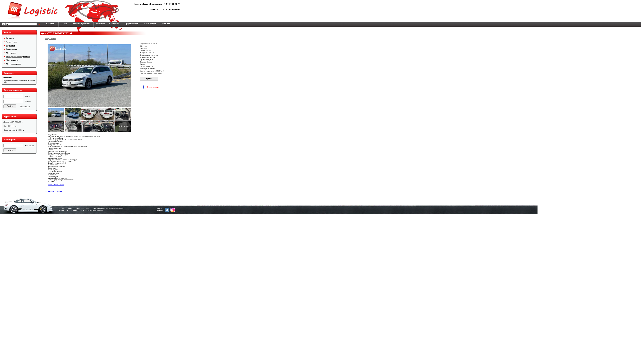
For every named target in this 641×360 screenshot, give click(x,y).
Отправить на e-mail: (54, 191)
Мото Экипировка (13, 64)
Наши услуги (150, 23)
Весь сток (10, 38)
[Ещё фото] (123, 132)
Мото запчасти (12, 60)
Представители (131, 23)
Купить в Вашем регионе (56, 185)
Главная (50, 23)
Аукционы (7, 77)
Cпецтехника (11, 49)
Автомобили (11, 42)
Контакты (100, 23)
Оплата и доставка (81, 23)
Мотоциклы (11, 53)
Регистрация (25, 106)
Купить (149, 79)
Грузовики (10, 45)
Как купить (114, 23)
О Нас (64, 23)
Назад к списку (50, 39)
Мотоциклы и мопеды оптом (18, 57)
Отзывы (166, 23)
